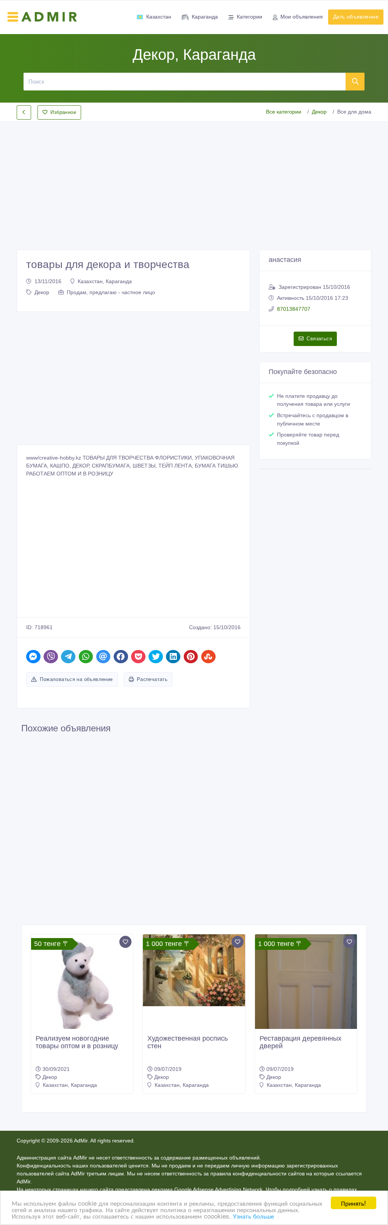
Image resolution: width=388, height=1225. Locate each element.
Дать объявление (356, 17)
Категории (249, 17)
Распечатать (152, 679)
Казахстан (158, 17)
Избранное (63, 112)
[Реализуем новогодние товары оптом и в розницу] (82, 985)
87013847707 (293, 309)
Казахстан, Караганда (105, 281)
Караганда (205, 17)
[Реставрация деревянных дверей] (306, 1002)
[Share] (33, 656)
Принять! (353, 1203)
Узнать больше (253, 1215)
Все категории (283, 112)
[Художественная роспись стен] (194, 970)
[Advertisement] (194, 179)
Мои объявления (301, 17)
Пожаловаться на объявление (76, 679)
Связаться (319, 338)
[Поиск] (355, 81)
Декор (319, 112)
